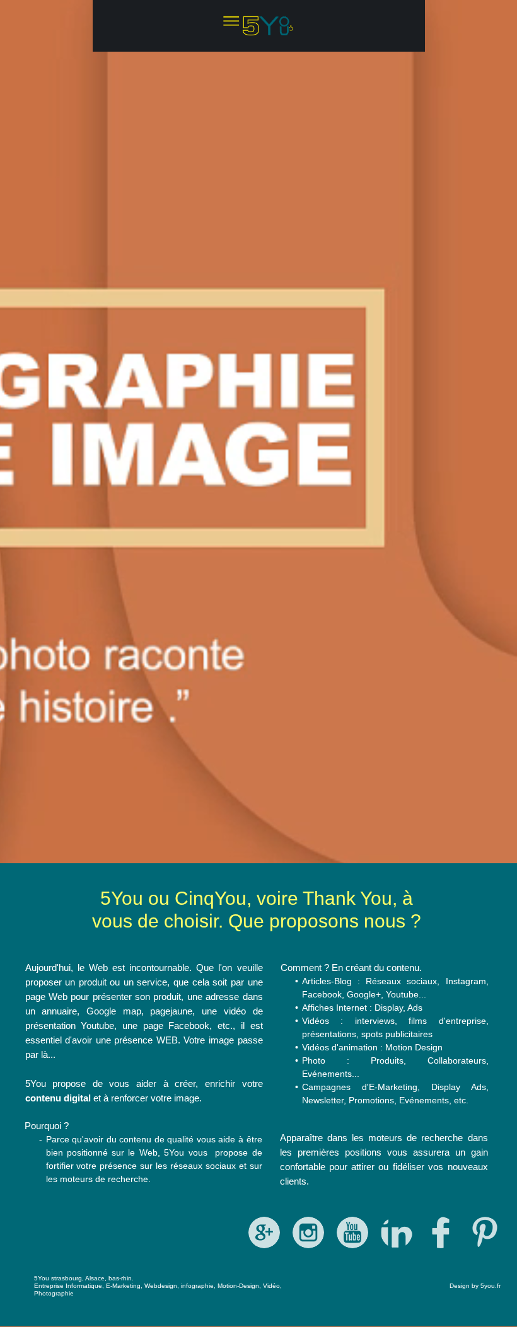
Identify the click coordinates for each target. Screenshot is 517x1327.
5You (41, 1278)
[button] (259, 26)
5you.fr (490, 1285)
